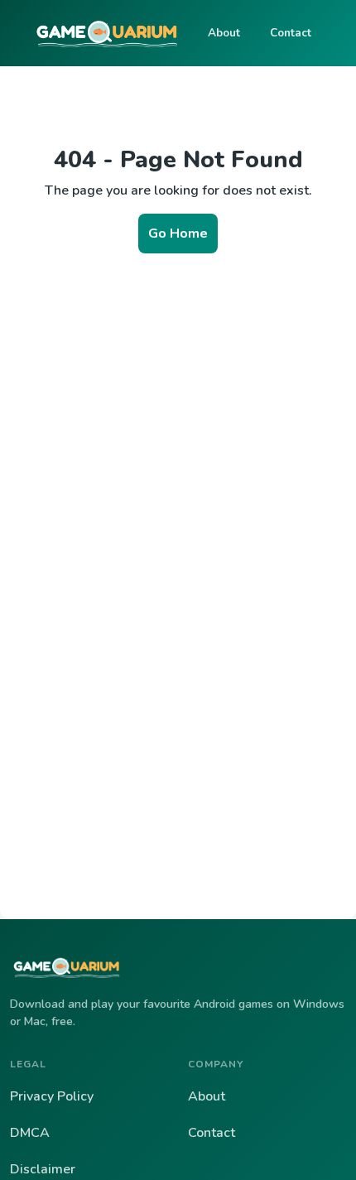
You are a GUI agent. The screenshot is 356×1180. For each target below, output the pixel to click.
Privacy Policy (52, 1096)
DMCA (30, 1133)
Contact (290, 33)
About (224, 33)
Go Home (178, 233)
